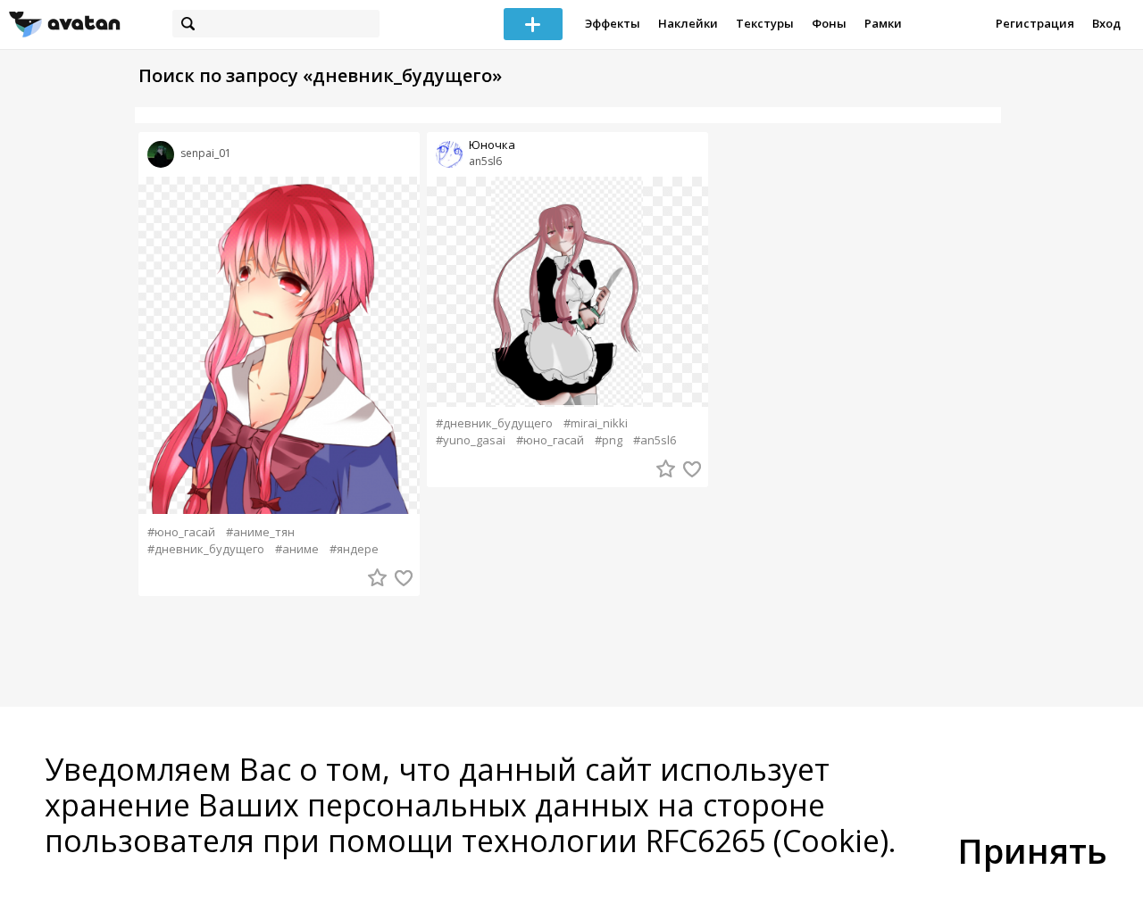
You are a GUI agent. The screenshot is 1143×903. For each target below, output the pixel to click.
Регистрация (1035, 23)
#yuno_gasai (470, 440)
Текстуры (765, 23)
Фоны (829, 23)
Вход (1106, 23)
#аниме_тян (260, 532)
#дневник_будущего (205, 549)
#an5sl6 (654, 440)
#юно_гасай (181, 532)
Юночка (492, 145)
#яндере (354, 549)
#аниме (297, 549)
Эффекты (612, 23)
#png (608, 440)
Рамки (883, 23)
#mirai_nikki (595, 423)
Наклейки (688, 23)
